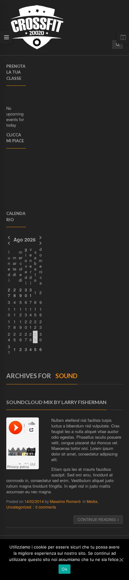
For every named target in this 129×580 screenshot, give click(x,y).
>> (40, 239)
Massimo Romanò (65, 501)
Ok (64, 569)
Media (92, 501)
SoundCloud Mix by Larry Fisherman (56, 402)
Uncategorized (18, 506)
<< (9, 239)
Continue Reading (97, 519)
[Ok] (121, 560)
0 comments (45, 506)
